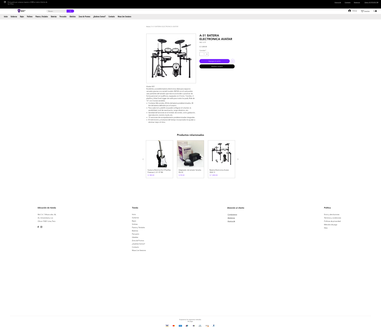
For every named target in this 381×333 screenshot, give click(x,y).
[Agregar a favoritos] (232, 61)
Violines (135, 224)
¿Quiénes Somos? (138, 244)
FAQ (325, 228)
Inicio (148, 26)
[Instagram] (41, 227)
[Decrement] (201, 54)
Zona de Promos (138, 241)
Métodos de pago (331, 225)
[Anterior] (143, 159)
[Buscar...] (70, 11)
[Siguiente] (238, 159)
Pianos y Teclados (138, 227)
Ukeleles (135, 237)
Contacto (135, 247)
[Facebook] (38, 227)
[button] (375, 11)
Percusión (135, 234)
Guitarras (135, 218)
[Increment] (207, 54)
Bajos (134, 221)
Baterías (135, 231)
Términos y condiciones (332, 218)
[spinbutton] (204, 54)
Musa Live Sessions (139, 250)
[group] (190, 159)
